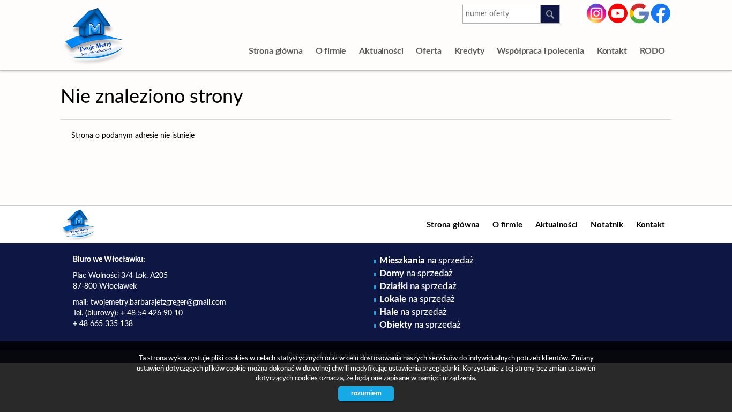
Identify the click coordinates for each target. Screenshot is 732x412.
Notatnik (607, 225)
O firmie (331, 51)
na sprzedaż (426, 260)
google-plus (639, 15)
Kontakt (612, 51)
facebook (661, 12)
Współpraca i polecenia (540, 51)
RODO (652, 51)
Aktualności (381, 51)
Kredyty (469, 51)
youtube (618, 12)
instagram (597, 12)
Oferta (428, 51)
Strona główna (276, 51)
